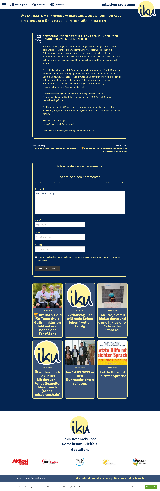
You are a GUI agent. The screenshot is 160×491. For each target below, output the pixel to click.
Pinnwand (56, 15)
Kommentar (40, 189)
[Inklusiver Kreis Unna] (80, 434)
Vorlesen (60, 5)
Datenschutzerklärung (101, 478)
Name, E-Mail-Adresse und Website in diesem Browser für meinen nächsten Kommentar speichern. (79, 259)
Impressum (121, 478)
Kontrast (41, 5)
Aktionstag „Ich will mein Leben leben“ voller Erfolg (55, 148)
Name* (38, 219)
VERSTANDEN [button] (150, 487)
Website (38, 244)
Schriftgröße (21, 5)
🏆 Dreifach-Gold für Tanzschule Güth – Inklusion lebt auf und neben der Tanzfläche (104, 150)
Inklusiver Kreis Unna (80, 439)
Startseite (34, 15)
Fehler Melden (138, 478)
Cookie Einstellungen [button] (135, 487)
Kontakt (82, 478)
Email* (38, 232)
